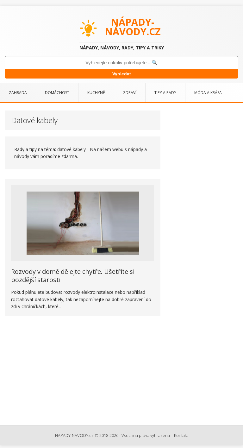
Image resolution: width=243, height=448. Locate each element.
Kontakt (181, 435)
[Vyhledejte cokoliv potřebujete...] (121, 63)
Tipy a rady (165, 92)
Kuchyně (96, 92)
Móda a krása (208, 92)
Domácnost (57, 92)
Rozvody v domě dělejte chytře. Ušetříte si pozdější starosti (72, 275)
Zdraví (129, 92)
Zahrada (18, 92)
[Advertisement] (121, 371)
